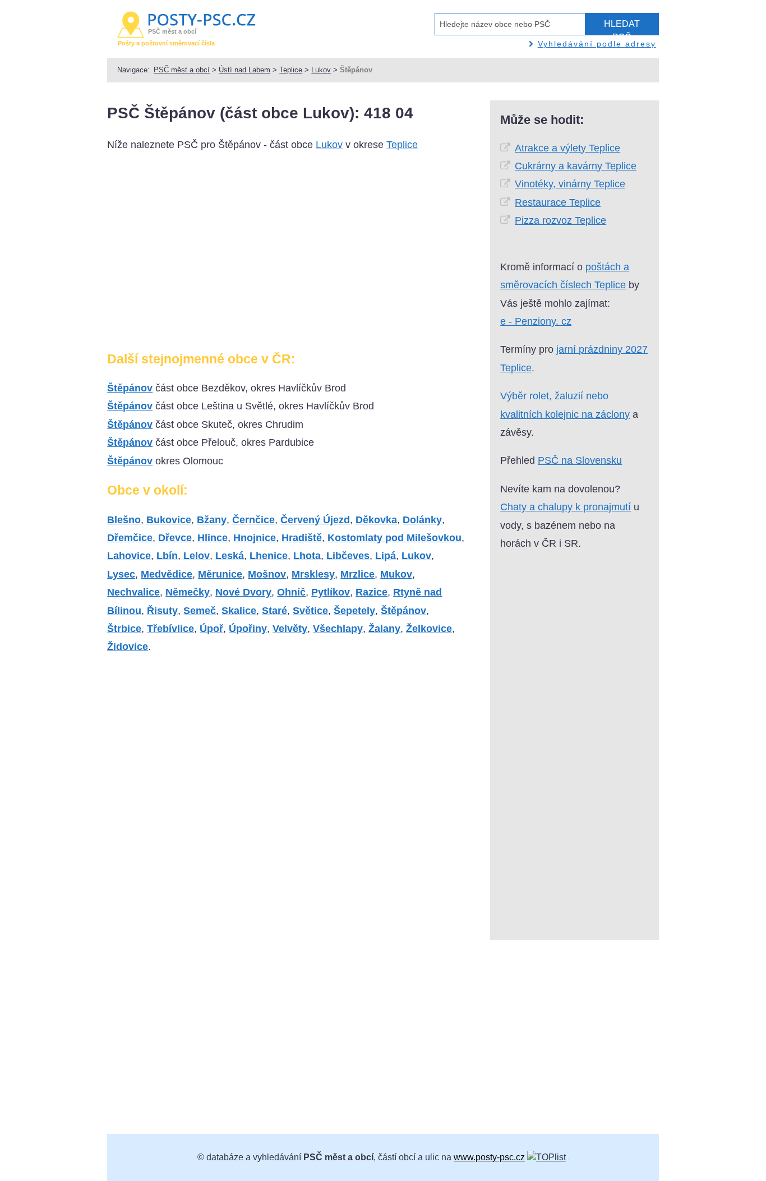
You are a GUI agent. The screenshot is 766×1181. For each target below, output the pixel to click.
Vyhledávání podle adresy (597, 43)
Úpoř (211, 628)
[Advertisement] (201, 255)
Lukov (321, 70)
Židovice (127, 646)
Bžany (212, 519)
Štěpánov (130, 388)
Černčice (253, 519)
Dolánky (422, 519)
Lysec (121, 574)
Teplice (290, 70)
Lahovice (129, 555)
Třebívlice (170, 628)
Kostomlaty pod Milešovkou (394, 537)
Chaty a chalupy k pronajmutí (565, 507)
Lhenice (269, 555)
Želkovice (429, 628)
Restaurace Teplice (558, 202)
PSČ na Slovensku (580, 460)
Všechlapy (338, 628)
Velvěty (290, 628)
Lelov (196, 555)
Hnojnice (254, 537)
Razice (371, 592)
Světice (310, 610)
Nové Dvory (243, 592)
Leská (229, 555)
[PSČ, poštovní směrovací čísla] (546, 1157)
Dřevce (175, 537)
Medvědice (166, 574)
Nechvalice (133, 592)
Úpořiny (248, 628)
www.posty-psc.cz (489, 1157)
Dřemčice (130, 537)
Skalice (239, 610)
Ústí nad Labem (244, 70)
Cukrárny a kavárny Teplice (575, 166)
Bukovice (168, 519)
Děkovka (376, 519)
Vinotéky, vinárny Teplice (570, 184)
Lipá (385, 555)
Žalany (384, 628)
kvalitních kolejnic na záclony (565, 414)
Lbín (167, 555)
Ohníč (291, 592)
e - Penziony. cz (535, 321)
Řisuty (162, 610)
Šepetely (354, 610)
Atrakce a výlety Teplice (567, 148)
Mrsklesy (313, 574)
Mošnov (267, 574)
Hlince (212, 537)
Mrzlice (357, 574)
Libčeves (348, 555)
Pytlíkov (330, 592)
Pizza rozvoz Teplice (560, 220)
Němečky (187, 592)
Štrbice (124, 628)
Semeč (199, 610)
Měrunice (220, 574)
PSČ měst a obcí (182, 70)
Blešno (124, 519)
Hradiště (302, 537)
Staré (274, 610)
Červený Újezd (315, 519)
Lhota (307, 555)
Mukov (396, 574)
